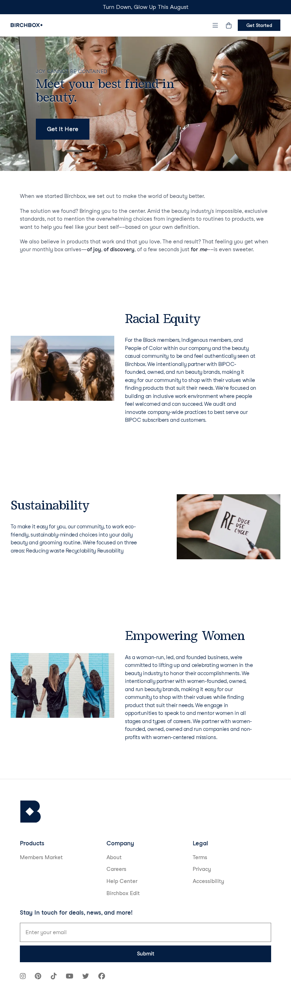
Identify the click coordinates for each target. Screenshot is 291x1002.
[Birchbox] (30, 812)
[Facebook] (101, 977)
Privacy (202, 869)
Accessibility (208, 881)
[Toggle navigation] (215, 25)
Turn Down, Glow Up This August (145, 7)
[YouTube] (69, 977)
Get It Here (62, 129)
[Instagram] (23, 977)
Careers (116, 869)
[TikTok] (53, 977)
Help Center (121, 881)
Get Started (259, 25)
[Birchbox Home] (27, 25)
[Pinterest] (38, 977)
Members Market (41, 857)
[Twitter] (85, 977)
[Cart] (228, 25)
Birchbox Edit (123, 893)
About (114, 857)
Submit (145, 953)
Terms (200, 857)
